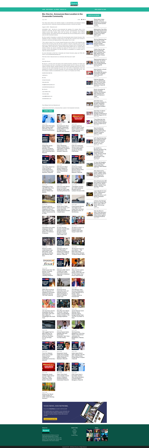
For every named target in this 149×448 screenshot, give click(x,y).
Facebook (72, 70)
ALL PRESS (56, 9)
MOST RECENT (49, 9)
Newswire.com (53, 27)
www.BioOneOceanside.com (54, 54)
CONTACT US (63, 9)
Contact (74, 432)
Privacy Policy (74, 435)
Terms (74, 433)
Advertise (74, 431)
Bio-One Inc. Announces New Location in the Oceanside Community (64, 107)
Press (74, 429)
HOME (43, 9)
